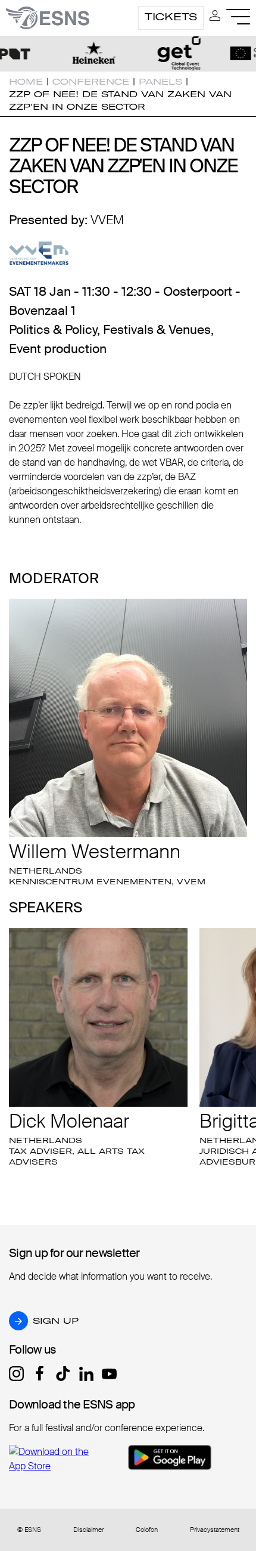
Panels (160, 81)
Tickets (171, 17)
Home (26, 81)
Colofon (147, 1529)
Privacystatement (214, 1529)
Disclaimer (88, 1529)
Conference (90, 81)
